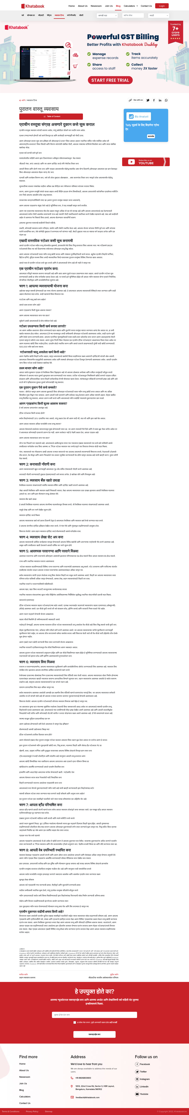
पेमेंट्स (49, 15)
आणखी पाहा (102, 15)
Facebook (144, 1064)
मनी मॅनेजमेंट (71, 15)
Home (72, 5)
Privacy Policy (32, 1111)
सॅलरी (81, 15)
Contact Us (146, 6)
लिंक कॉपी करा (135, 99)
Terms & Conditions (10, 1111)
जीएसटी (41, 15)
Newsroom (96, 6)
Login (162, 6)
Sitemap (48, 1111)
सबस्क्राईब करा (94, 1034)
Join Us (109, 6)
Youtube (143, 1094)
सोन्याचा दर (31, 15)
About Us (82, 6)
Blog (118, 6)
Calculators (129, 6)
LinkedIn (143, 1086)
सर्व (23, 15)
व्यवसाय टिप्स (59, 15)
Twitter (143, 1071)
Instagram (144, 1079)
